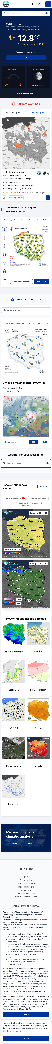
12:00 (44, 442)
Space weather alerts (26, 93)
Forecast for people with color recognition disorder (26, 504)
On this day (41, 281)
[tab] (9, 220)
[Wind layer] (4, 279)
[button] (49, 310)
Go (26, 58)
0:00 (33, 442)
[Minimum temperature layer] (4, 246)
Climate (31, 844)
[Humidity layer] (4, 263)
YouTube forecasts (13, 498)
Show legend (10, 442)
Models (13, 844)
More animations (38, 498)
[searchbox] (26, 13)
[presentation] (9, 220)
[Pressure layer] (4, 271)
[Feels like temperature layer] (4, 254)
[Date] (18, 391)
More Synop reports (21, 281)
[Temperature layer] (4, 229)
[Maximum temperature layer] (4, 238)
